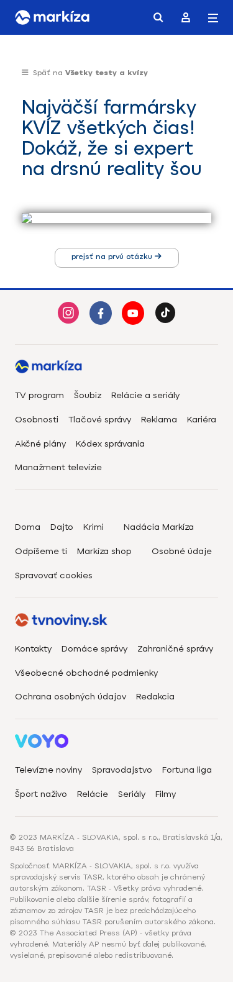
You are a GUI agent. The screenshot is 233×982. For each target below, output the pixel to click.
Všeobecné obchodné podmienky (86, 673)
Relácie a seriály (145, 395)
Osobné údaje (182, 551)
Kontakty (33, 648)
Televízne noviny (48, 770)
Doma (27, 527)
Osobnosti (36, 419)
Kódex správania (110, 444)
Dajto (61, 527)
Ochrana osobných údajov (70, 696)
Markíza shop (104, 551)
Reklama (159, 419)
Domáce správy (94, 648)
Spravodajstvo (122, 770)
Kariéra (201, 419)
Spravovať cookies (54, 575)
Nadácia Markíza (159, 527)
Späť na (90, 72)
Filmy (165, 794)
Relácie (92, 794)
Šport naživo (41, 794)
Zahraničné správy (175, 648)
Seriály (131, 794)
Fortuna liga (187, 770)
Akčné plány (40, 444)
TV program (39, 395)
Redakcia (155, 696)
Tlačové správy (99, 419)
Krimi (93, 527)
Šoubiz (87, 395)
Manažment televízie (58, 467)
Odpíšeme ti (41, 551)
